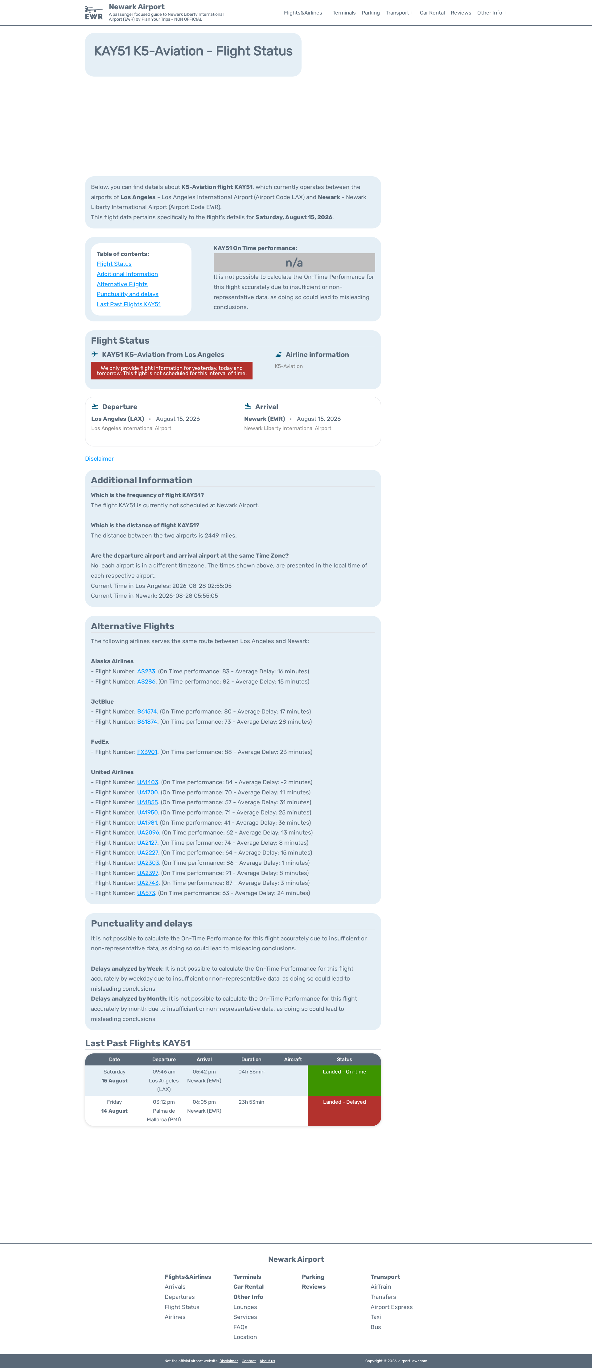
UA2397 (147, 872)
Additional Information (127, 274)
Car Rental (432, 13)
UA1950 (147, 812)
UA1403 (147, 782)
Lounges (245, 1307)
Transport (385, 1276)
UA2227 (147, 852)
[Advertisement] (296, 125)
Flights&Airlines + (305, 13)
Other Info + (492, 13)
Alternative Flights (122, 284)
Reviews (461, 13)
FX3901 (147, 751)
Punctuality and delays (127, 294)
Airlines (175, 1316)
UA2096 (148, 832)
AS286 (146, 681)
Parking (371, 13)
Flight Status (114, 263)
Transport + (400, 13)
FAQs (240, 1327)
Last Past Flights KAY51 (129, 304)
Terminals (344, 13)
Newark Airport (137, 6)
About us (267, 1361)
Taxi (376, 1316)
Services (245, 1316)
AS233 (146, 671)
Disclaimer (229, 1361)
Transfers (383, 1296)
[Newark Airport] (94, 12)
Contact (249, 1361)
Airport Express (392, 1307)
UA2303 (148, 862)
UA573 (146, 893)
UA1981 (147, 822)
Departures (180, 1296)
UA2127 (147, 842)
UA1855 (147, 802)
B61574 (147, 711)
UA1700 (147, 792)
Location (245, 1337)
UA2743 (147, 882)
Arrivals (175, 1286)
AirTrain (381, 1286)
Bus (376, 1327)
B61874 (147, 721)
